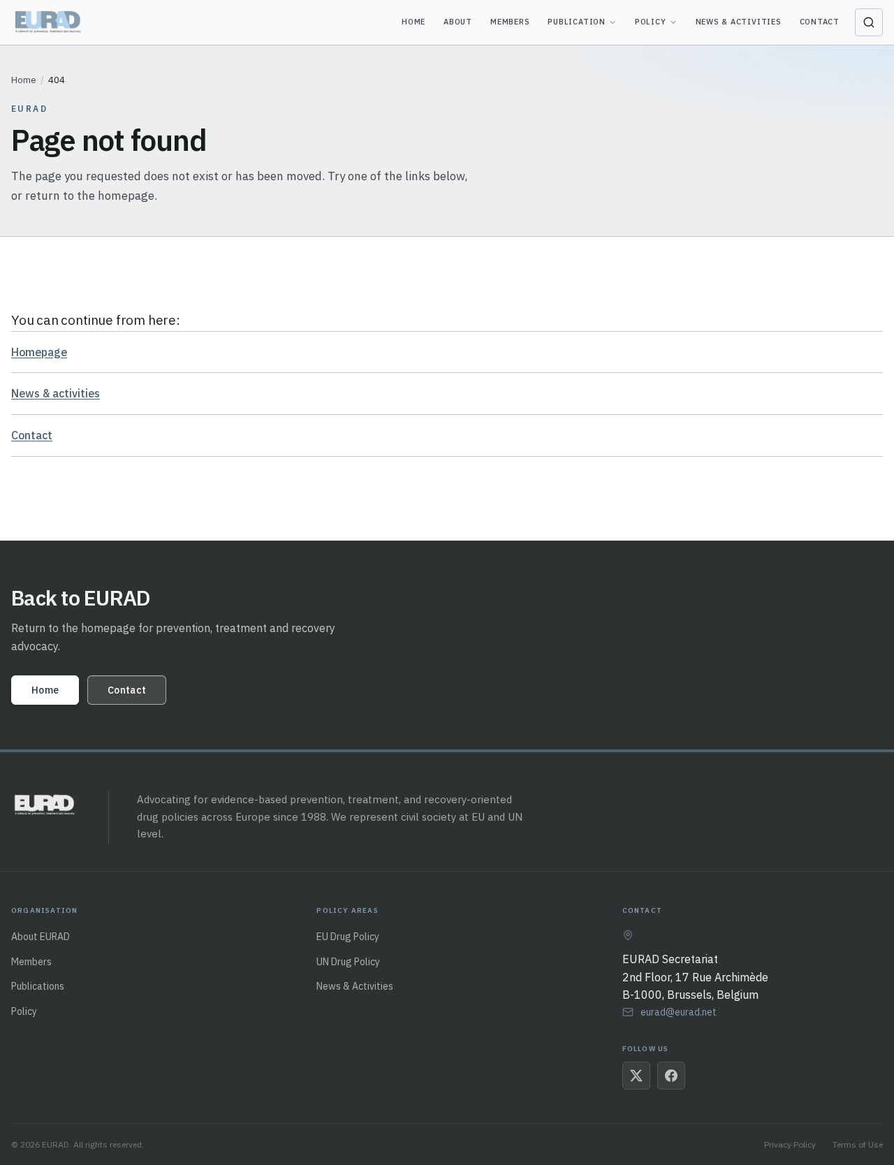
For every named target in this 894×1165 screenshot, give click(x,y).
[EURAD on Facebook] (671, 1076)
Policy (650, 22)
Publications (37, 986)
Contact (820, 22)
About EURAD (40, 936)
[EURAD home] (49, 22)
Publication (576, 22)
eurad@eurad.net (678, 1012)
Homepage (39, 352)
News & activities (55, 393)
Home (413, 22)
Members (509, 22)
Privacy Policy (790, 1144)
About (458, 22)
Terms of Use (858, 1144)
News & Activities (739, 22)
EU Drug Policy (347, 936)
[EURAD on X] (636, 1076)
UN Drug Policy (348, 961)
